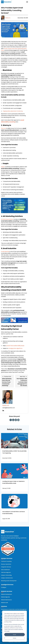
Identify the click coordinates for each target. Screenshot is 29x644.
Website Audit (4, 602)
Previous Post (7, 376)
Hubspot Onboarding (6, 575)
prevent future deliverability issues (15, 345)
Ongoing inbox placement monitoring (13, 111)
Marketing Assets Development (8, 580)
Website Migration (5, 597)
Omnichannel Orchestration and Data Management (14, 609)
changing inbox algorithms (15, 348)
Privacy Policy (17, 642)
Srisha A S (5, 405)
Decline (14, 638)
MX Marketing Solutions (7, 219)
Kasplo (3, 167)
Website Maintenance (6, 599)
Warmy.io (3, 128)
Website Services (6, 591)
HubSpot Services (6, 558)
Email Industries (5, 251)
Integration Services (6, 567)
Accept (14, 634)
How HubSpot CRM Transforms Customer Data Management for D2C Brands (22, 382)
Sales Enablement (5, 569)
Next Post (22, 376)
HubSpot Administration (7, 578)
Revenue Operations (6, 564)
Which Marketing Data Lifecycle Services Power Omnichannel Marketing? (6, 382)
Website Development (6, 594)
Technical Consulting (6, 561)
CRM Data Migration (6, 572)
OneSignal (3, 587)
